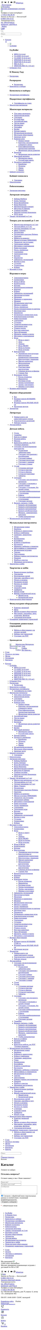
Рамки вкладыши (20, 248)
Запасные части (20, 137)
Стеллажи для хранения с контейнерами (27, 455)
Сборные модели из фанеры (28, 371)
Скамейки (18, 435)
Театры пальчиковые (26, 383)
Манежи (17, 441)
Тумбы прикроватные (26, 516)
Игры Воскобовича (21, 203)
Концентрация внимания (23, 287)
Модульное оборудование (23, 135)
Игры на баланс (24, 348)
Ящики (21, 170)
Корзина (4, 1325)
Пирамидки (18, 258)
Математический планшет (24, 207)
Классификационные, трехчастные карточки (26, 147)
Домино (21, 344)
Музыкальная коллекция (23, 133)
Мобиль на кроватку (21, 238)
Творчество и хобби (17, 564)
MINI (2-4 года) (19, 54)
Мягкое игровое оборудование (25, 611)
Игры (16, 338)
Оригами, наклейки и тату (24, 578)
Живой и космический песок (25, 593)
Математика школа (25, 158)
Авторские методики (17, 190)
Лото (20, 342)
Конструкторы (19, 352)
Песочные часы (20, 311)
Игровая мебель (20, 439)
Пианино (17, 558)
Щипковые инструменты (23, 562)
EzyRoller (13, 46)
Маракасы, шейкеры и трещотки (26, 546)
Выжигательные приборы (23, 572)
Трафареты (18, 590)
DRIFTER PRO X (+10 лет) (24, 66)
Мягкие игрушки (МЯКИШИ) (25, 240)
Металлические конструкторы (24, 364)
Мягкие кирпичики (25, 361)
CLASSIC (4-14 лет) (21, 56)
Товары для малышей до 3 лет (21, 216)
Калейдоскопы (19, 283)
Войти (4, 26)
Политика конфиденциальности (8, 1304)
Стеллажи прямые (25, 458)
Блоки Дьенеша (20, 201)
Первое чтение (23, 141)
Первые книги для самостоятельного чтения (23, 418)
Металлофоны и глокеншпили (25, 548)
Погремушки (19, 232)
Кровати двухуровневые (27, 505)
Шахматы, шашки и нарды (24, 334)
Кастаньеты (18, 544)
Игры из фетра (19, 282)
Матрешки (18, 297)
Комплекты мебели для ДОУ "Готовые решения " (24, 444)
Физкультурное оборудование (21, 599)
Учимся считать (20, 328)
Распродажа (14, 76)
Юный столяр (19, 592)
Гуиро (16, 537)
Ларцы (20, 168)
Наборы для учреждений (23, 634)
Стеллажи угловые (25, 464)
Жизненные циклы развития (29, 150)
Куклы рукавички (25, 377)
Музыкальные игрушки (23, 550)
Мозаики (17, 301)
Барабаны (17, 529)
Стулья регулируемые (26, 474)
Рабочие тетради (20, 423)
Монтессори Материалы (25, 644)
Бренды (8, 1149)
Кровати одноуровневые (27, 507)
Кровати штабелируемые (27, 511)
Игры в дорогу (23, 340)
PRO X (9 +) (18, 64)
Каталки (17, 256)
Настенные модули (21, 406)
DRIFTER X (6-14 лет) (22, 62)
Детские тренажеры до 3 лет (24, 228)
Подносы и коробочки (22, 162)
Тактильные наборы (21, 244)
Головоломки (19, 265)
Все (15, 397)
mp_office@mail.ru (7, 22)
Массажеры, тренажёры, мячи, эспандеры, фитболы (25, 614)
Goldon (24, 648)
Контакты (9, 660)
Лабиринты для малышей (23, 260)
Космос (16, 129)
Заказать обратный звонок (10, 1280)
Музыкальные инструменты (20, 518)
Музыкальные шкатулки (23, 303)
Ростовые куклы (24, 381)
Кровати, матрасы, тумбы (23, 503)
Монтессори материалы (18, 105)
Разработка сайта (7, 1301)
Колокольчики (19, 538)
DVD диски (18, 214)
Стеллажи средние (25, 501)
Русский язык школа (26, 160)
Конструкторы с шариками (28, 359)
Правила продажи (5, 1303)
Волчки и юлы (19, 261)
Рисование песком (21, 582)
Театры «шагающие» (26, 385)
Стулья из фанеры (25, 472)
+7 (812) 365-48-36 (8, 15)
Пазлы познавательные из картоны (27, 309)
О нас (7, 652)
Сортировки (18, 252)
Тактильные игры (20, 254)
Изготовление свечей (22, 576)
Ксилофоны (18, 540)
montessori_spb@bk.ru (9, 24)
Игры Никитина (20, 205)
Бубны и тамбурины (21, 533)
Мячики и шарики (21, 305)
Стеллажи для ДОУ (21, 636)
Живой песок (23, 595)
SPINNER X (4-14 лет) (22, 60)
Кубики (17, 267)
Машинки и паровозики (23, 299)
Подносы (21, 166)
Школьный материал (22, 156)
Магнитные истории (21, 295)
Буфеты (21, 495)
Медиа (7, 656)
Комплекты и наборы (18, 86)
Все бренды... (27, 650)
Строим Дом (23, 373)
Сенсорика (18, 117)
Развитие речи (19, 139)
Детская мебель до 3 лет (23, 226)
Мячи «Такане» (20, 230)
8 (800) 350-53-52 (7, 19)
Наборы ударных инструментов (26, 556)
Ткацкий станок (20, 588)
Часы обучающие (20, 332)
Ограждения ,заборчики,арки (24, 451)
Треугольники (19, 554)
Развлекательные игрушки (24, 317)
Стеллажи (17, 478)
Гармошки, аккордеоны (22, 535)
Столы (16, 433)
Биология (17, 152)
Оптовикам (9, 658)
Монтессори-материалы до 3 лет (26, 225)
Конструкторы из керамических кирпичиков (28, 356)
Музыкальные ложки (22, 527)
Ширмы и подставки (26, 386)
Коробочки (22, 164)
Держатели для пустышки (23, 242)
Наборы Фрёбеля (20, 199)
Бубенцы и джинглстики (23, 531)
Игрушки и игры (16, 269)
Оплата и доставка (12, 654)
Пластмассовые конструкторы (24, 368)
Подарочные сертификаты (19, 95)
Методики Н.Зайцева (22, 208)
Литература (14, 408)
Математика (18, 125)
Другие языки (19, 123)
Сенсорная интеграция (22, 617)
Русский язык (19, 119)
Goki (23, 646)
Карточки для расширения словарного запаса (28, 144)
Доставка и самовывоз (13, 1254)
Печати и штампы (20, 580)
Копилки (17, 289)
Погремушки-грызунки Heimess (26, 234)
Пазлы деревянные (21, 250)
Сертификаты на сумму (23, 103)
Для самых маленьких (22, 113)
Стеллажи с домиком (26, 462)
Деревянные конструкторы (28, 353)
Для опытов (18, 574)
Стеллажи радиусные (26, 460)
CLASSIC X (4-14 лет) (22, 58)
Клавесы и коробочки (22, 542)
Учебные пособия (20, 210)
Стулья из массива (25, 470)
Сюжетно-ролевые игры (23, 324)
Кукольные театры (21, 375)
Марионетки (23, 379)
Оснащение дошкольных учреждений (24, 619)
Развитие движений (21, 608)
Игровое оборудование (18, 388)
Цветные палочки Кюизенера (25, 212)
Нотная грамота (20, 131)
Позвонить (5, 1309)
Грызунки (17, 236)
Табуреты (21, 476)
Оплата (8, 1252)
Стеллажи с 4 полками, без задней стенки (28, 488)
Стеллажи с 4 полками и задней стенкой (27, 484)
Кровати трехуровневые (27, 509)
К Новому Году (15, 68)
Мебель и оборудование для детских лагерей (24, 631)
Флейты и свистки (21, 560)
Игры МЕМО (23, 346)
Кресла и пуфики (20, 437)
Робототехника (15, 182)
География (18, 127)
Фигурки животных (21, 330)
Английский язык (20, 121)
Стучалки (17, 263)
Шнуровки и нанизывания (24, 246)
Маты (16, 610)
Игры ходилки (23, 350)
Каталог (8, 40)
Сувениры (18, 586)
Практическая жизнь (21, 115)
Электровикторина (21, 278)
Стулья (16, 466)
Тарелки (17, 552)
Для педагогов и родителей (24, 421)
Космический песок (25, 597)
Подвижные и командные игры (26, 315)
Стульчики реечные (25, 468)
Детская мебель (15, 425)
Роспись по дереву (21, 584)
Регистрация (6, 5)
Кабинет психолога (17, 172)
